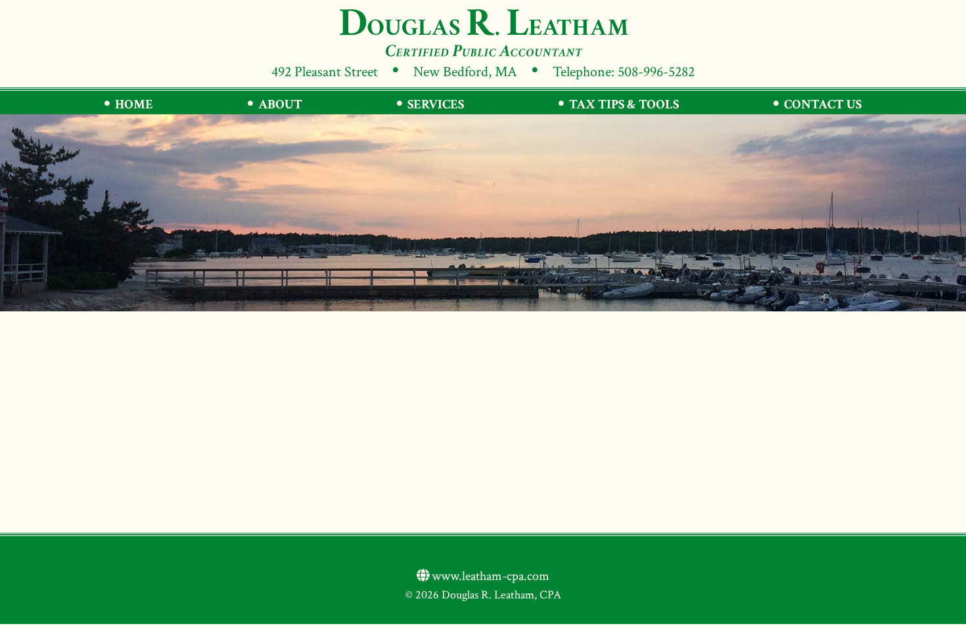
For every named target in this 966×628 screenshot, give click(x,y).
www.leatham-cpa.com (489, 576)
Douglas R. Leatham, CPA (483, 32)
